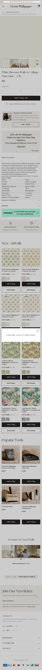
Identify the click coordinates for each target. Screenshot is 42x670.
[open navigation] (3, 6)
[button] (40, 2)
